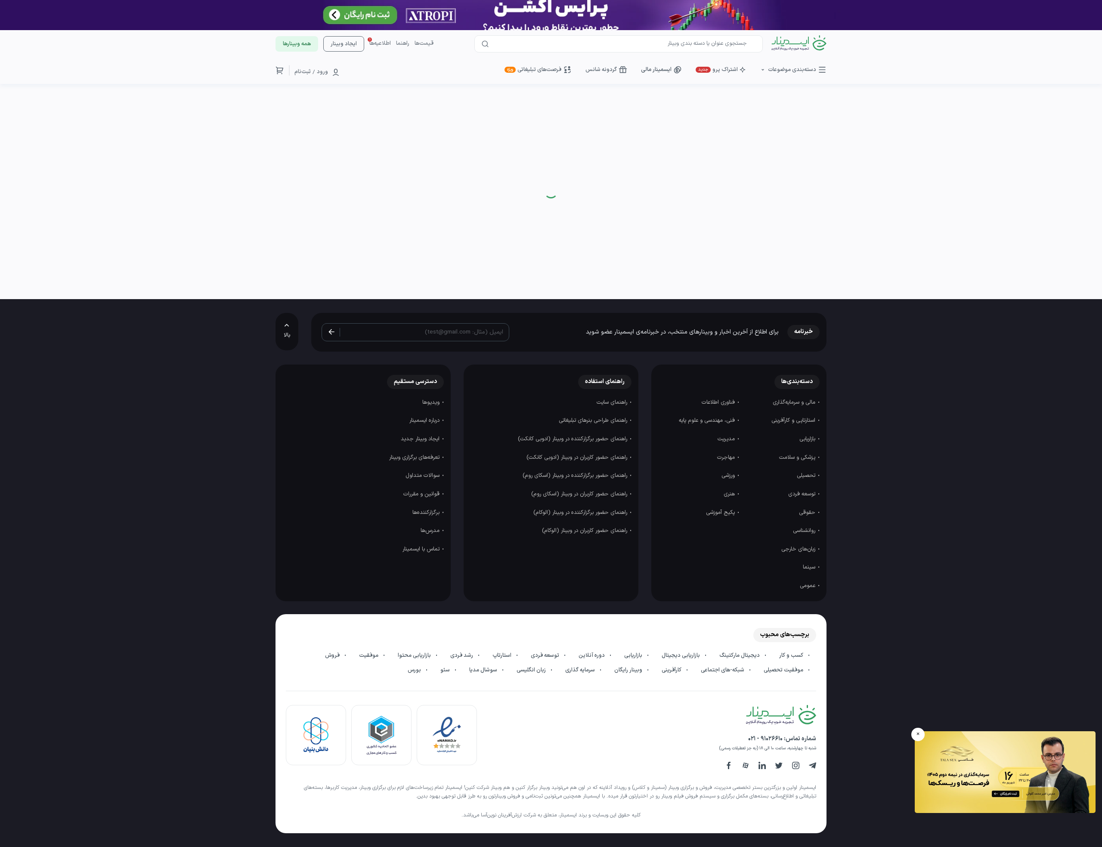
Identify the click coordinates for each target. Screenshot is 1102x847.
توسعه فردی (802, 494)
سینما (810, 567)
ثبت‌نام (302, 72)
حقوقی (808, 512)
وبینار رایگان (629, 670)
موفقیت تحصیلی (784, 670)
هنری (730, 494)
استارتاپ (502, 655)
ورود (322, 72)
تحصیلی (807, 475)
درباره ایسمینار (425, 420)
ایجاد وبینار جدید (421, 439)
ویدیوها (431, 402)
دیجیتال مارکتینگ (740, 655)
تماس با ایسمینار (421, 549)
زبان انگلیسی (532, 670)
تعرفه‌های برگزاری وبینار (415, 457)
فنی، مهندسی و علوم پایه (708, 420)
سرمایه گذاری (580, 670)
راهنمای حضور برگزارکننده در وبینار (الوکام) (581, 512)
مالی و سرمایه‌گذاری (795, 402)
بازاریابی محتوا (415, 655)
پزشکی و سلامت (798, 457)
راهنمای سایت (613, 402)
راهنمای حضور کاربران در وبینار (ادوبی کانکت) (577, 457)
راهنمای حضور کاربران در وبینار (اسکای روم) (580, 494)
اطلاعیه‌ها (380, 43)
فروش (333, 655)
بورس (415, 670)
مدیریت (727, 439)
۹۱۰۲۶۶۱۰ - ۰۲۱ (765, 738)
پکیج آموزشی (721, 512)
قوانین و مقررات (422, 494)
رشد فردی (462, 655)
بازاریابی (808, 439)
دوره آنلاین (592, 655)
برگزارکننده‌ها (426, 512)
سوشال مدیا (483, 670)
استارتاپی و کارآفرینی (794, 420)
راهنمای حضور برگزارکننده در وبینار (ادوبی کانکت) (573, 439)
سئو (445, 670)
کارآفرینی (672, 670)
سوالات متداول (423, 475)
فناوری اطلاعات (719, 402)
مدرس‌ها (431, 530)
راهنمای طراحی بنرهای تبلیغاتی (594, 420)
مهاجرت (727, 457)
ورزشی (729, 475)
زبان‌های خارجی (799, 549)
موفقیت (369, 655)
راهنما (402, 43)
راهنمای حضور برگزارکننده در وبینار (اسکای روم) (576, 475)
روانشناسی (805, 530)
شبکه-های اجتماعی (723, 670)
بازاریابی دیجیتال (681, 655)
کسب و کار (792, 655)
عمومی (808, 585)
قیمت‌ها (424, 43)
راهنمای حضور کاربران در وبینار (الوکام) (585, 530)
